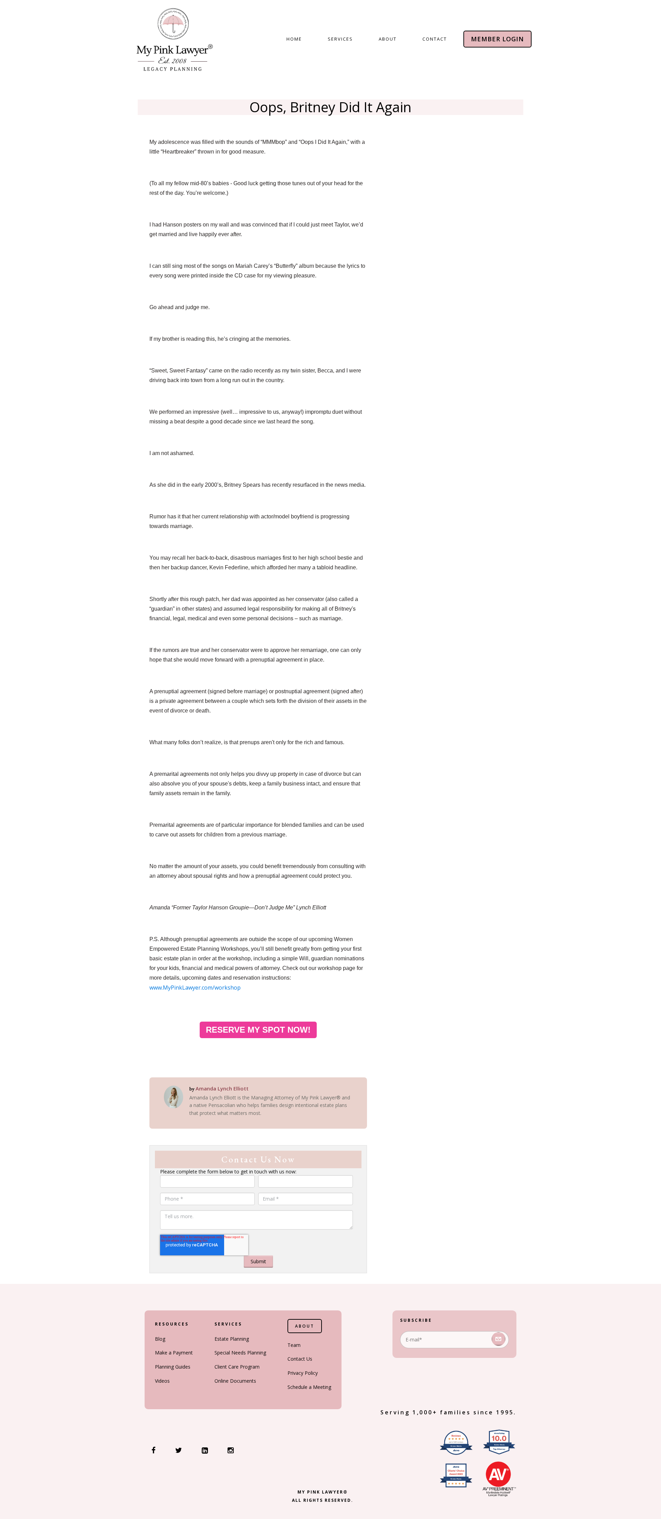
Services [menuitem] (340, 39)
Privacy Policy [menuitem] (302, 1373)
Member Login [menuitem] (497, 39)
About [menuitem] (388, 39)
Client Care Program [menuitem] (237, 1366)
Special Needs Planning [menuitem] (240, 1352)
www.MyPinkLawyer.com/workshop (195, 987)
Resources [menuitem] (172, 1324)
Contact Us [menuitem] (299, 1359)
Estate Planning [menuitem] (231, 1339)
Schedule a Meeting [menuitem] (309, 1387)
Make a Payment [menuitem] (174, 1352)
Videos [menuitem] (162, 1381)
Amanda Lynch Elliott (222, 1088)
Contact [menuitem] (434, 39)
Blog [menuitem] (160, 1339)
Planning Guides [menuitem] (172, 1366)
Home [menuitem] (294, 39)
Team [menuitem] (294, 1345)
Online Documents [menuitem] (235, 1381)
